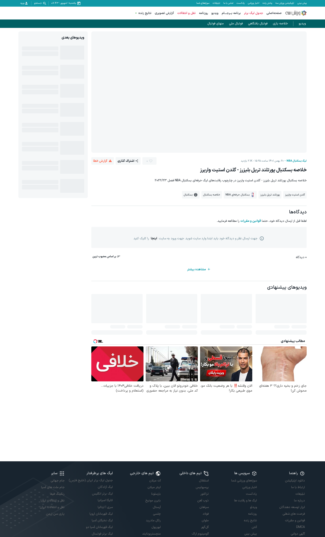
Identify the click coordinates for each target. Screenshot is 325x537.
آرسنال (157, 507)
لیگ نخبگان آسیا (102, 520)
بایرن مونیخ (153, 500)
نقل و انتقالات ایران (52, 507)
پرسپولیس (202, 487)
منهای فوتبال (215, 23)
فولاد (206, 514)
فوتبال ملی (236, 23)
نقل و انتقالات (186, 13)
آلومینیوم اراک (200, 533)
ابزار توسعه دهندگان (292, 507)
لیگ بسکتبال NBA (297, 161)
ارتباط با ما (298, 487)
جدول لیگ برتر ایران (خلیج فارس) (91, 480)
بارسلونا (156, 494)
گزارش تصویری (164, 13)
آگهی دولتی (298, 533)
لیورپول (156, 527)
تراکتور (205, 494)
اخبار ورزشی (253, 3)
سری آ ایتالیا (105, 507)
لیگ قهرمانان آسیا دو (99, 527)
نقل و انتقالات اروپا (53, 500)
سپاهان (204, 507)
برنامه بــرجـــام (231, 13)
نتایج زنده (144, 13)
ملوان (205, 520)
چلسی (157, 514)
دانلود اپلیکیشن (295, 480)
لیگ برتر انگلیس (102, 493)
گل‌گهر (205, 527)
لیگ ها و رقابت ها (245, 500)
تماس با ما (228, 3)
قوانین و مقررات (250, 221)
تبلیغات (216, 3)
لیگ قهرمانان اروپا (101, 514)
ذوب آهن (203, 500)
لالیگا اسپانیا (105, 500)
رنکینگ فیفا (57, 494)
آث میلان (155, 480)
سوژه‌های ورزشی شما (244, 480)
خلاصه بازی (280, 23)
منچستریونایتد (151, 533)
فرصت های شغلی (294, 514)
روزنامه (203, 13)
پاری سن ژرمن (55, 514)
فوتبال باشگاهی (258, 23)
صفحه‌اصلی (274, 13)
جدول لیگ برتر (253, 13)
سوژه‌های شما (202, 3)
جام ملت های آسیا (53, 487)
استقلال (204, 480)
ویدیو (214, 13)
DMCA (300, 527)
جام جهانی (58, 480)
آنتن (254, 527)
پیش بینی (302, 3)
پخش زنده (267, 3)
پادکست (241, 3)
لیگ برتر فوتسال (102, 533)
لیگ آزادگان (105, 487)
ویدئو (253, 507)
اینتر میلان (154, 487)
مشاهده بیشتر (196, 269)
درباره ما (299, 500)
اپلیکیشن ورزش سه (284, 3)
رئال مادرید (153, 520)
